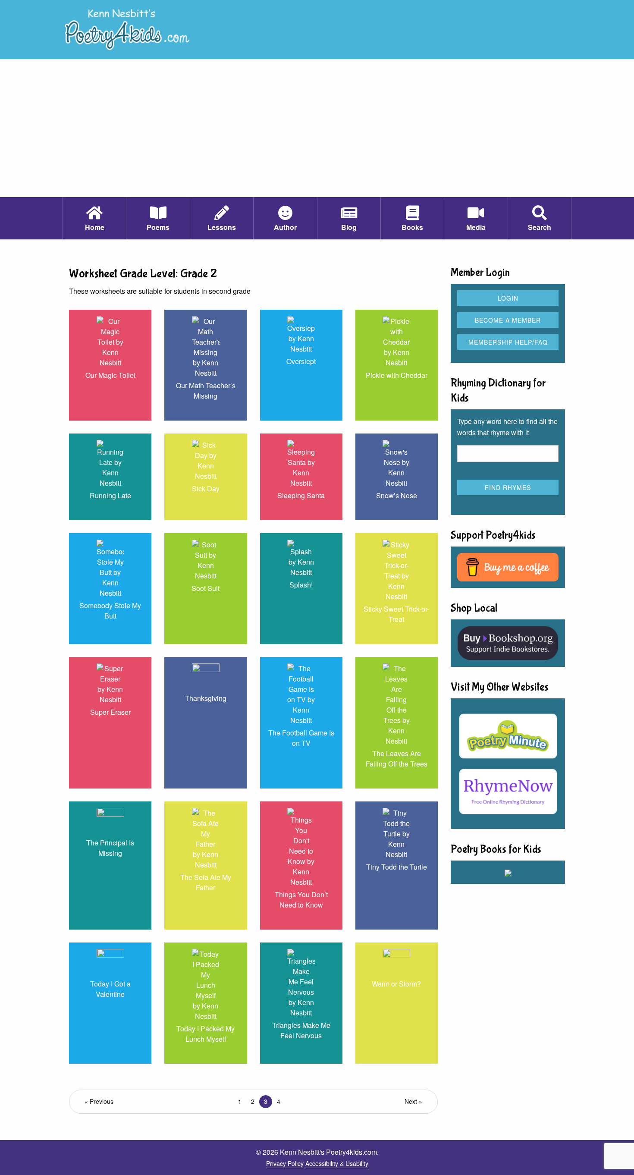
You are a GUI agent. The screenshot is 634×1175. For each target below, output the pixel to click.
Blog (349, 227)
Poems (158, 227)
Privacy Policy (285, 1163)
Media (476, 227)
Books (412, 227)
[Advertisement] (317, 132)
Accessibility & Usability (336, 1163)
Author (285, 227)
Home (94, 227)
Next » (413, 1101)
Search (539, 227)
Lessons (221, 227)
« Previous (99, 1101)
